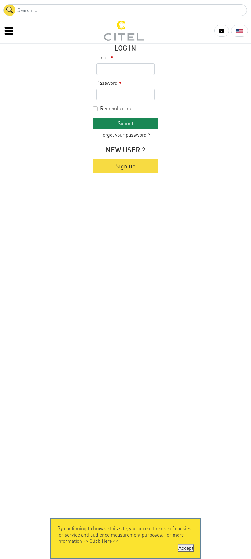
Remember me (116, 108)
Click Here (100, 541)
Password (109, 83)
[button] (221, 31)
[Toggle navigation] (9, 31)
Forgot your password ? (125, 134)
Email (104, 57)
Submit (125, 123)
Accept (185, 548)
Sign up (125, 166)
